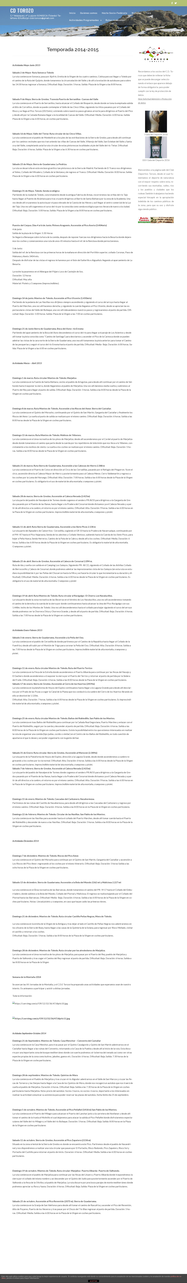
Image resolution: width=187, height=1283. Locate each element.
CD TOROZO (22, 10)
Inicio (72, 13)
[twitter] (176, 3)
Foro (148, 13)
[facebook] (172, 3)
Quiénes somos (88, 13)
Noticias (136, 13)
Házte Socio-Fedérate (114, 13)
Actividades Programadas (84, 20)
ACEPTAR (93, 1281)
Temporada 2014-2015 (73, 49)
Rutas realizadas (115, 20)
